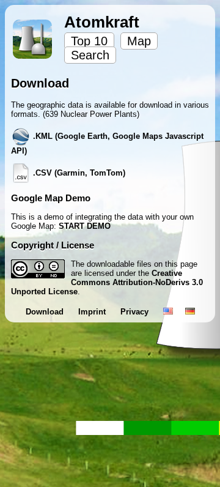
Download (46, 311)
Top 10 (89, 41)
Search (90, 55)
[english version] (168, 311)
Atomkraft (101, 22)
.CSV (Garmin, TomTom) (78, 172)
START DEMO (85, 226)
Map (139, 41)
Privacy (135, 311)
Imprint (93, 311)
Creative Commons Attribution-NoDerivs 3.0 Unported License (107, 282)
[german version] (190, 311)
